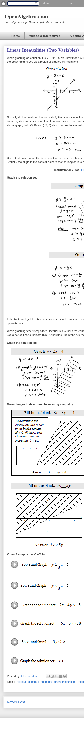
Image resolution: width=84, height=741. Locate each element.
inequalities (69, 681)
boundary (46, 681)
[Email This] (48, 676)
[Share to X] (56, 676)
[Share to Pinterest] (64, 676)
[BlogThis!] (52, 676)
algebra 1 (33, 681)
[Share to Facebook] (60, 676)
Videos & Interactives (44, 35)
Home (15, 35)
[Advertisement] (42, 176)
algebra (21, 681)
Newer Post (16, 702)
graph (57, 681)
